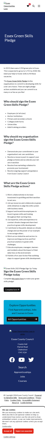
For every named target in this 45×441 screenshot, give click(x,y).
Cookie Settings (26, 403)
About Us (15, 403)
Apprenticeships (22, 372)
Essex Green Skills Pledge (17, 81)
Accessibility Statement (31, 400)
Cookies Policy (15, 400)
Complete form (11, 289)
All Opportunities (17, 319)
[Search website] (33, 6)
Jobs (22, 376)
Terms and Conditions (26, 398)
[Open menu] (39, 6)
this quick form (18, 278)
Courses (22, 380)
